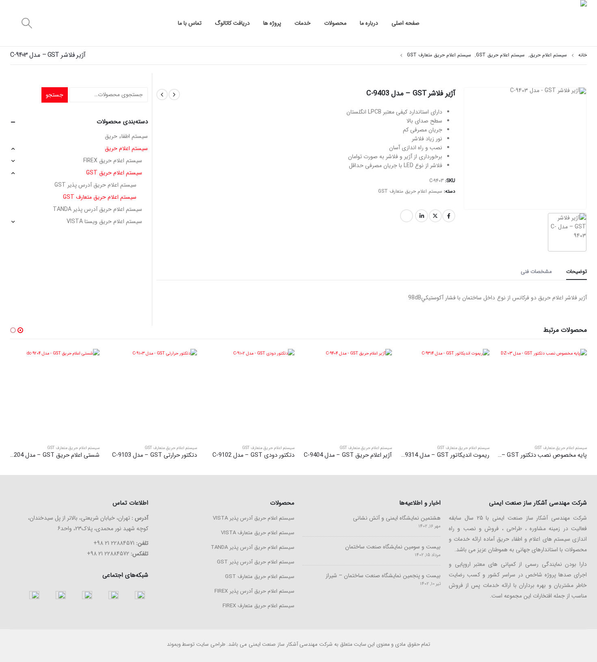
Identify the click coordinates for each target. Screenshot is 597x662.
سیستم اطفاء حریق (126, 136)
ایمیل (406, 215)
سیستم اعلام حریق (126, 148)
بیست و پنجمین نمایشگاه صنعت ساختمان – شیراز (383, 575)
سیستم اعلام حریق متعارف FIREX (258, 606)
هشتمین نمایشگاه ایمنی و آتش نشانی (397, 518)
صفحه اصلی (406, 23)
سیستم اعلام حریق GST (114, 172)
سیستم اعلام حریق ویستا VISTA (104, 221)
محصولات (335, 23)
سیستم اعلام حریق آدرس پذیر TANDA (97, 209)
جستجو (54, 94)
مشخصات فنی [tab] (536, 271)
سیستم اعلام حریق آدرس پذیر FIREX (254, 591)
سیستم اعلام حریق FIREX (112, 160)
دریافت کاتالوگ (232, 23)
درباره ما (369, 23)
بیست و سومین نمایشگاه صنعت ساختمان (393, 546)
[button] (20, 330)
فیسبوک (448, 215)
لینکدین (421, 215)
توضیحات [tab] (576, 271)
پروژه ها (272, 23)
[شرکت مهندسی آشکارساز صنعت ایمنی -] (526, 23)
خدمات (302, 23)
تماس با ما (189, 23)
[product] (542, 393)
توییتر (435, 215)
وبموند (174, 644)
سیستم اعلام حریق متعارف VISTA (257, 533)
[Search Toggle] (26, 23)
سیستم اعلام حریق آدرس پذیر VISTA (253, 518)
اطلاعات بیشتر (511, 362)
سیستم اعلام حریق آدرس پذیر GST (95, 185)
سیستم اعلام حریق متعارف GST (410, 191)
